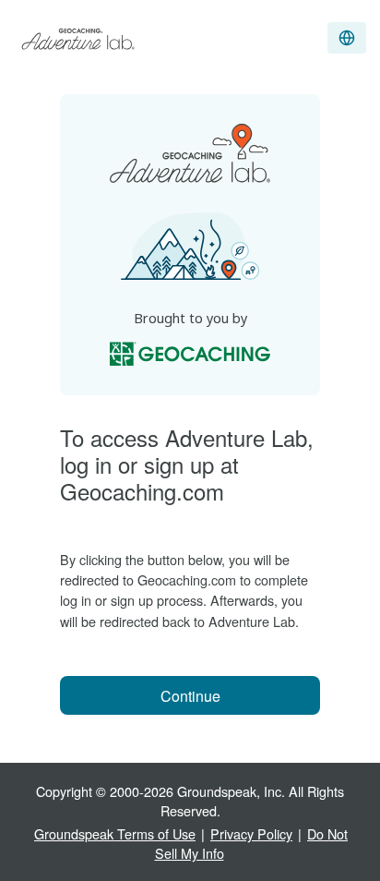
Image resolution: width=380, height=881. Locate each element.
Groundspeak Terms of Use (115, 833)
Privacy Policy (251, 833)
